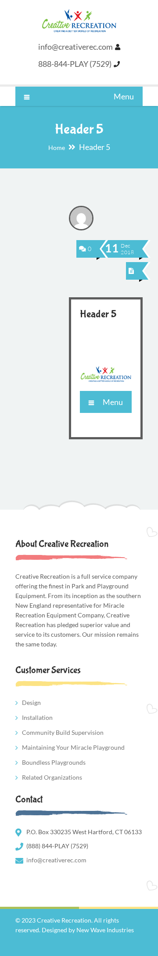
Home (56, 147)
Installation (37, 717)
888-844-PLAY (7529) (74, 64)
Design (31, 702)
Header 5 (98, 314)
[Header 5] (131, 270)
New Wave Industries (105, 930)
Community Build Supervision (63, 732)
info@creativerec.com (75, 46)
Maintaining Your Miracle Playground (73, 747)
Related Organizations (52, 777)
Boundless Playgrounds (54, 762)
